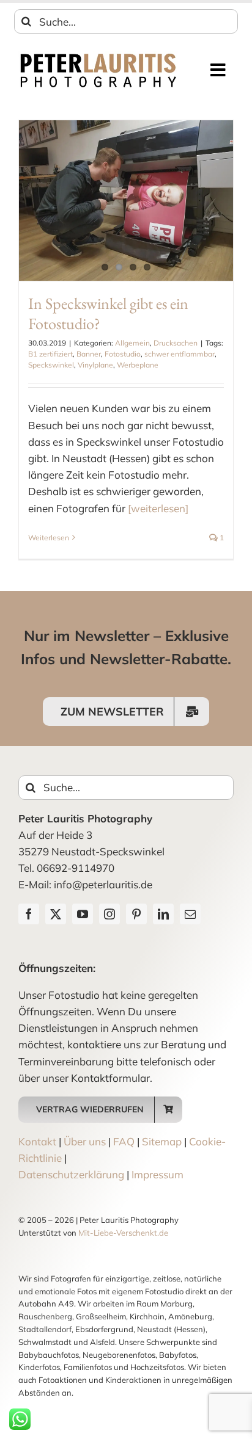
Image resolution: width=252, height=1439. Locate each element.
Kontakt (37, 1141)
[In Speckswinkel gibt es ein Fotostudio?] (126, 200)
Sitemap (162, 1141)
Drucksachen (176, 342)
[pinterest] (136, 914)
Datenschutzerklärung (71, 1174)
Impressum (157, 1174)
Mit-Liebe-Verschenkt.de (123, 1233)
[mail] (190, 914)
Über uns (85, 1141)
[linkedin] (163, 914)
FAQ (124, 1141)
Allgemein (132, 342)
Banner (88, 353)
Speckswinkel (51, 364)
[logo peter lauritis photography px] (98, 56)
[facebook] (28, 914)
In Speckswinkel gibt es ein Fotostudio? (108, 314)
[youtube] (82, 914)
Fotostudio (123, 353)
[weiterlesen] (158, 508)
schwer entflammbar (179, 353)
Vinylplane (95, 364)
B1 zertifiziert (50, 353)
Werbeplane (137, 364)
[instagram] (109, 914)
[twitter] (55, 914)
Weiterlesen (48, 537)
